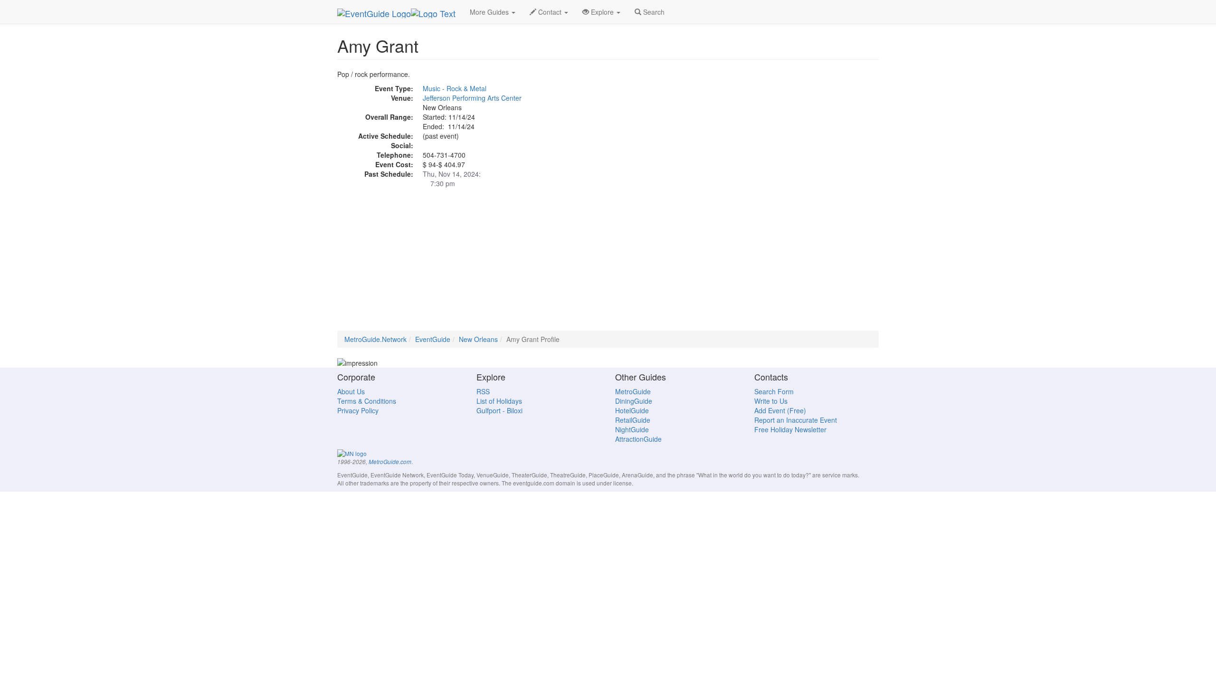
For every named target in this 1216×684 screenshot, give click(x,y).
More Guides (490, 12)
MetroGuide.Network (375, 339)
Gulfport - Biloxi (499, 410)
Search (653, 12)
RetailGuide (632, 420)
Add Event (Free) (780, 410)
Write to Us (771, 401)
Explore (602, 12)
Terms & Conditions (366, 401)
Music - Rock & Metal (454, 88)
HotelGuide (632, 410)
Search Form (774, 391)
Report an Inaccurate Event (795, 420)
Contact (549, 12)
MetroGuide (633, 391)
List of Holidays (499, 401)
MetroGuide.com (390, 462)
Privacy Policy (358, 410)
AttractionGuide (638, 439)
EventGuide (432, 339)
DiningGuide (633, 401)
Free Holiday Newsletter (790, 429)
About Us (351, 391)
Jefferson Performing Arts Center (472, 98)
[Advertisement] (608, 264)
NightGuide (632, 429)
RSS (483, 391)
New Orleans (478, 339)
